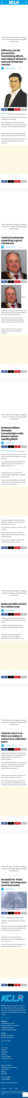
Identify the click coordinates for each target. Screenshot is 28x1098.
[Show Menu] (2, 2)
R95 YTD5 (4, 1074)
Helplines (4, 1050)
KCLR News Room (10, 68)
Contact (16, 1088)
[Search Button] (26, 2)
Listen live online (6, 1041)
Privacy (10, 1088)
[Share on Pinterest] (18, 109)
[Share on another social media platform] (24, 109)
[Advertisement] (14, 20)
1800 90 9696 (6, 1077)
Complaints (4, 1052)
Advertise (4, 1054)
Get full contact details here (9, 1083)
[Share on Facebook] (4, 109)
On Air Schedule (6, 1056)
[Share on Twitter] (11, 109)
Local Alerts (4, 1048)
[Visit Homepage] (14, 2)
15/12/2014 (20, 68)
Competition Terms (6, 1058)
